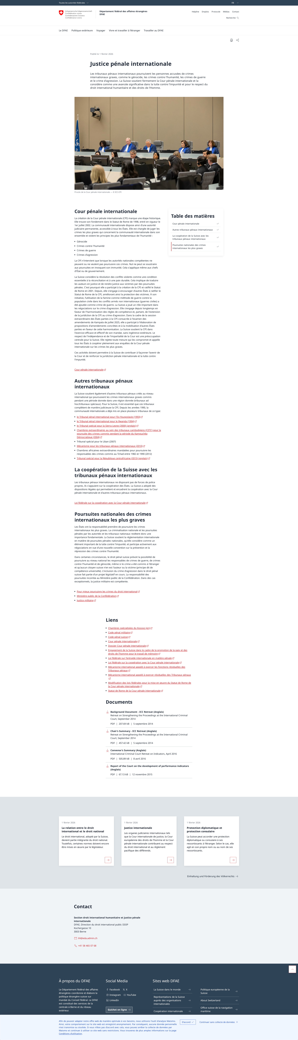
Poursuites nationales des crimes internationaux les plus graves (189, 246)
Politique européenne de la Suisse (215, 991)
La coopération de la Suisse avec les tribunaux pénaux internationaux (191, 237)
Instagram (115, 994)
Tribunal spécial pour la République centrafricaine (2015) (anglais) (112, 458)
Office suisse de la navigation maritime (216, 1009)
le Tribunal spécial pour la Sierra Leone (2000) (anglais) (106, 425)
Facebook (115, 989)
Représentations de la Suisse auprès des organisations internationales (169, 1000)
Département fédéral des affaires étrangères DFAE (124, 13)
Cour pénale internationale (186, 223)
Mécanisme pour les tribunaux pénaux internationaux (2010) (109, 446)
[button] (63, 30)
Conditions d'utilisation (70, 1033)
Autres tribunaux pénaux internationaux (193, 229)
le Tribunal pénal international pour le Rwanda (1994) (105, 421)
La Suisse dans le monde (167, 989)
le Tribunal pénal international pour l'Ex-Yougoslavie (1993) (108, 416)
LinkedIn (114, 1000)
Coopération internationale (168, 1011)
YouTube (131, 994)
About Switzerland (210, 1000)
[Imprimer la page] (231, 40)
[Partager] (237, 40)
